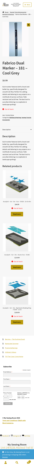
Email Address (7, 372)
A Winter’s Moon (10, 352)
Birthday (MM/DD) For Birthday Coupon (23, 393)
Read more (17, 214)
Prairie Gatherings (11, 348)
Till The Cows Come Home (14, 357)
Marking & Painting (8, 14)
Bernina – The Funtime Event (15, 339)
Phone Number (7, 393)
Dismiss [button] (5, 457)
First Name (6, 379)
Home (6, 12)
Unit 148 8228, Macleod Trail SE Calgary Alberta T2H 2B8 (17, 449)
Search (17, 462)
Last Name (6, 386)
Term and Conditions (9, 421)
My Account (5, 462)
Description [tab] (6, 130)
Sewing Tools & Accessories (18, 12)
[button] (28, 24)
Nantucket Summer (11, 344)
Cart (26, 461)
